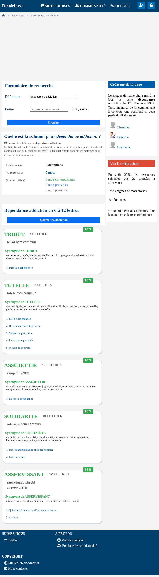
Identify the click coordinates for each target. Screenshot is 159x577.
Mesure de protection (21, 333)
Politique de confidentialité (79, 545)
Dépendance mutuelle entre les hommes (31, 449)
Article (122, 6)
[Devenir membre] (141, 5)
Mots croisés (57, 6)
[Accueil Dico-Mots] (3, 15)
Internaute (123, 147)
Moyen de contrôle (19, 347)
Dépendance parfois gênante (25, 326)
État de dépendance (20, 318)
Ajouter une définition (54, 220)
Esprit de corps (17, 457)
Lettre (9, 109)
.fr (13, 6)
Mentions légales (72, 540)
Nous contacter (18, 568)
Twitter (12, 540)
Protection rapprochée (21, 340)
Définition (12, 97)
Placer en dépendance (21, 398)
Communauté (93, 6)
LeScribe (123, 137)
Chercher (54, 122)
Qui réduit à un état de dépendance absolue (33, 510)
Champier (123, 127)
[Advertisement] (79, 48)
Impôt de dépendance (21, 267)
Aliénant (14, 517)
